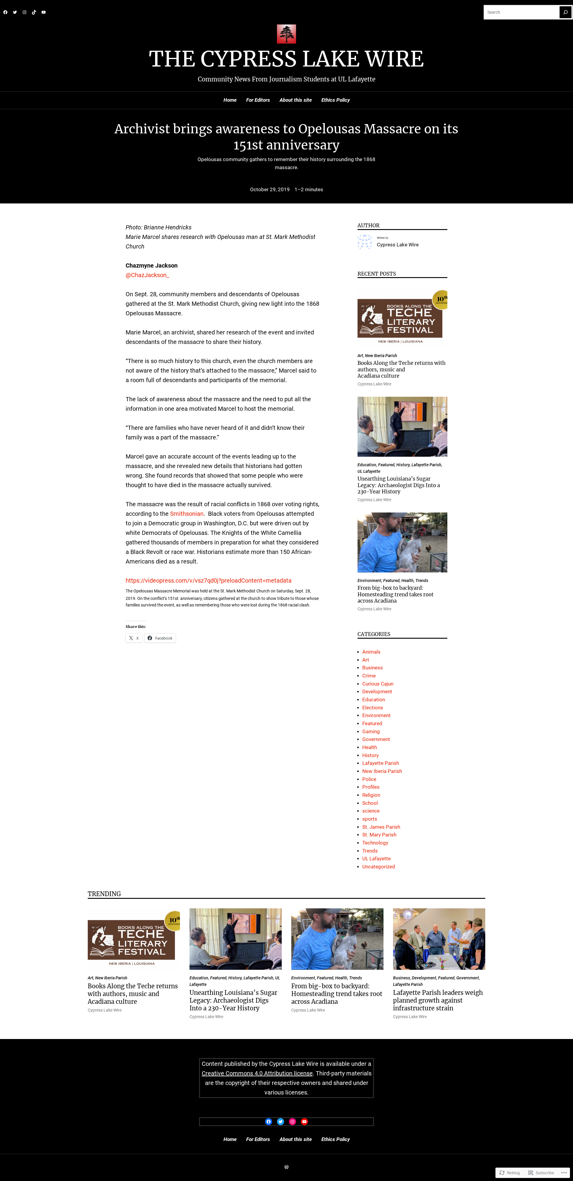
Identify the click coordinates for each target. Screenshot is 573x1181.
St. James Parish (381, 827)
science (371, 811)
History (403, 464)
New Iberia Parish (381, 355)
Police (369, 779)
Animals (371, 652)
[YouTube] (43, 12)
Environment (369, 580)
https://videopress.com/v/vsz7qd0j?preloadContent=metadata (209, 580)
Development (377, 691)
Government (376, 739)
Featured (386, 464)
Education (367, 464)
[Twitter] (15, 12)
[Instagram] (24, 12)
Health (407, 580)
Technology (375, 843)
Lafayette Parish (426, 464)
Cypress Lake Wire (398, 245)
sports (369, 819)
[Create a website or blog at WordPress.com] (286, 1167)
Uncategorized (378, 867)
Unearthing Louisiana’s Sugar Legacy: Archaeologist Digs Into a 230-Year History (399, 485)
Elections (372, 708)
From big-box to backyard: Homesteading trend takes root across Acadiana (396, 594)
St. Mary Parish (379, 835)
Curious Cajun (377, 684)
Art (360, 355)
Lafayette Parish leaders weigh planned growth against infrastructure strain (438, 1000)
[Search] (566, 12)
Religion (371, 795)
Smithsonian (187, 513)
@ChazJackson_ (147, 275)
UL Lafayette (369, 471)
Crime (369, 676)
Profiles (371, 787)
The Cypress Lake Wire (286, 58)
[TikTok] (34, 12)
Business (372, 668)
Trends (421, 580)
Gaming (371, 731)
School (370, 803)
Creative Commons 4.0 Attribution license (257, 1073)
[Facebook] (5, 12)
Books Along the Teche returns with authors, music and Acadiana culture (402, 369)
